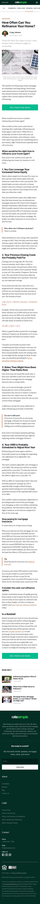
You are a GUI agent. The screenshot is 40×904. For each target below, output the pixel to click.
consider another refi (16, 631)
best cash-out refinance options (24, 605)
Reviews (4, 787)
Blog (3, 790)
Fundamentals (12, 8)
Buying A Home (21, 8)
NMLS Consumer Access (10, 823)
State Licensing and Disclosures (12, 819)
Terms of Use (6, 810)
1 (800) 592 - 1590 (8, 841)
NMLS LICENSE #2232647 (19, 873)
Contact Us (5, 793)
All (4, 8)
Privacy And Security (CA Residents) (13, 816)
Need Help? (5, 2)
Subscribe (20, 767)
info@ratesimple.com (8, 848)
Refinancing (29, 8)
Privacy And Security (8, 813)
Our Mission (5, 784)
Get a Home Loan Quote (20, 107)
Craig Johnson (15, 32)
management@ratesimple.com (11, 884)
